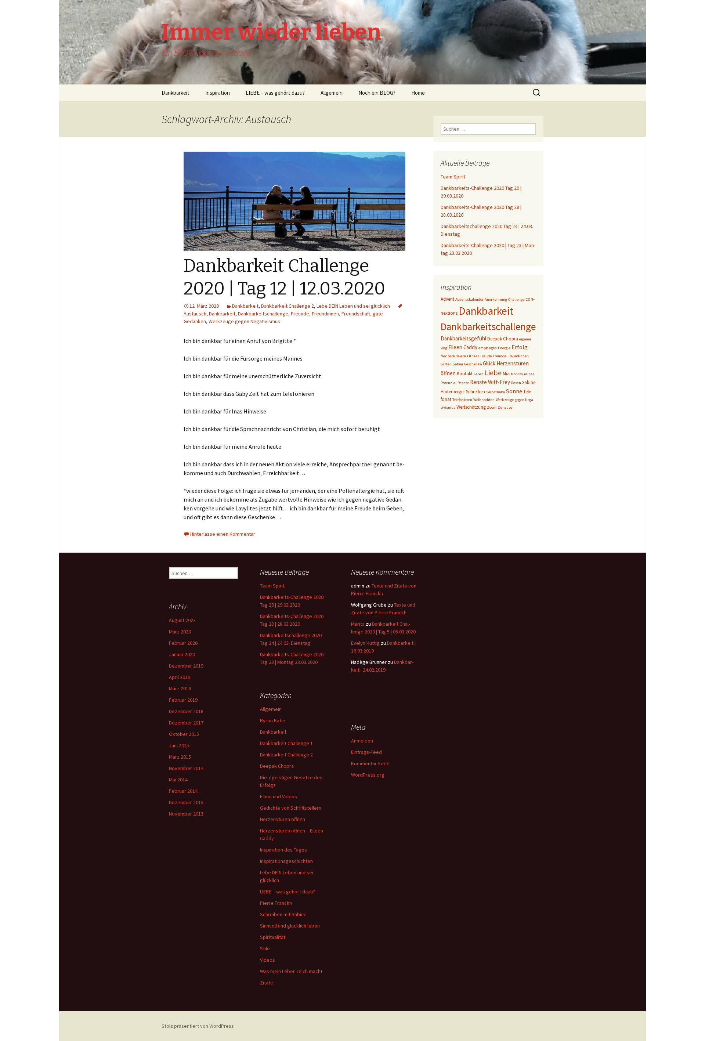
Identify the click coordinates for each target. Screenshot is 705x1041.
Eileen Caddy (462, 347)
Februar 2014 (183, 791)
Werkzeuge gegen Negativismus (244, 321)
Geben (458, 364)
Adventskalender (469, 299)
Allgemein (332, 92)
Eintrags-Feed (366, 752)
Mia (506, 374)
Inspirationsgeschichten (286, 861)
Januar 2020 (182, 654)
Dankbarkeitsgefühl (463, 338)
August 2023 (182, 620)
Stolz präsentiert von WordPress (198, 1026)
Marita (358, 624)
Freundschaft (355, 313)
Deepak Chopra (502, 339)
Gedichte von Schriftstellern (290, 808)
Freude (486, 356)
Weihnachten (484, 399)
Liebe (493, 372)
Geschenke (473, 364)
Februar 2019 (183, 700)
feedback (448, 356)
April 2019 (179, 677)
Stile (265, 948)
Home (418, 92)
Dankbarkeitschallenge (263, 313)
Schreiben (475, 391)
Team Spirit (453, 176)
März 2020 (180, 631)
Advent (447, 299)
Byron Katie (272, 720)
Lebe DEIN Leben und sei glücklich (353, 306)
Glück (489, 363)
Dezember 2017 (186, 722)
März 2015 (180, 756)
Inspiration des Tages (283, 849)
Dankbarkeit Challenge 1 (286, 743)
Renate (463, 382)
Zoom (491, 407)
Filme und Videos (278, 796)
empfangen (487, 348)
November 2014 (186, 768)
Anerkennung (496, 299)
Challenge (516, 299)
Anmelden (362, 740)
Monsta (517, 374)
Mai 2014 (178, 779)
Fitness (473, 356)
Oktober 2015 (184, 734)
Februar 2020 (183, 643)
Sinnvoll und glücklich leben (290, 925)
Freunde (300, 313)
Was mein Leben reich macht (291, 971)
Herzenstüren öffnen (282, 819)
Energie (504, 348)
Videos (267, 960)
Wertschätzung (471, 407)
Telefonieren (462, 399)
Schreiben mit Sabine (283, 914)
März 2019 (180, 688)
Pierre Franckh (276, 903)
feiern (461, 356)
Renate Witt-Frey (490, 382)
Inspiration (217, 92)
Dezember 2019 (186, 665)
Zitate (266, 982)
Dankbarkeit (175, 92)
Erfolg (519, 347)
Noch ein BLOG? (376, 92)
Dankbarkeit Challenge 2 (287, 306)
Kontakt (465, 374)
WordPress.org (367, 774)
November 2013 (186, 813)
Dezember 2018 (186, 711)
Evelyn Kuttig (365, 643)
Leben (479, 374)
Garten (446, 364)
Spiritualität (272, 937)
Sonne (514, 391)
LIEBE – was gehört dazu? (275, 92)
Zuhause (505, 407)
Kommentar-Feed (370, 763)
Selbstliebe (495, 392)
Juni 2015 (179, 745)
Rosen (516, 382)
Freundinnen (325, 313)
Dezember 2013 (186, 802)
